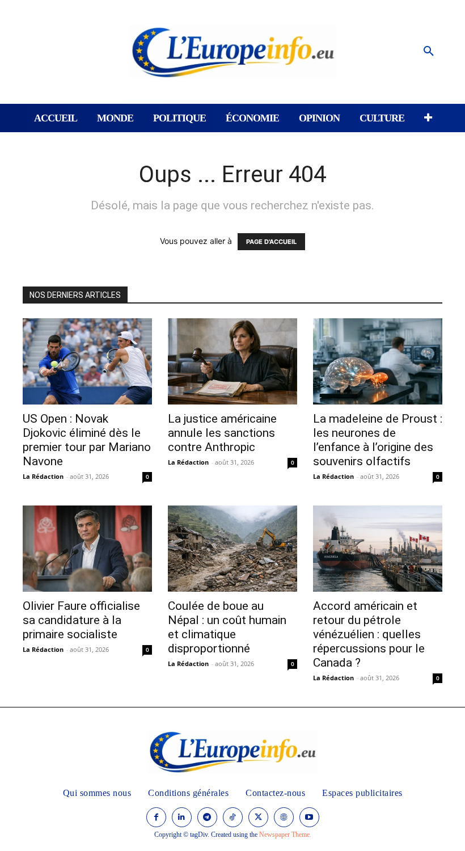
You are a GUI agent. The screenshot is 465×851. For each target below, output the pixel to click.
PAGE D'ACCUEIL (271, 242)
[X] (258, 817)
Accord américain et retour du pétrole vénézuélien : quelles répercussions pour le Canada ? (369, 634)
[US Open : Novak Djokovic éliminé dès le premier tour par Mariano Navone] (87, 361)
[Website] (284, 817)
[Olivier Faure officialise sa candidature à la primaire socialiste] (87, 548)
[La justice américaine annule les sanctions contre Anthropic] (232, 361)
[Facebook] (156, 817)
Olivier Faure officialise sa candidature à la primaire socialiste (81, 620)
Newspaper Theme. (285, 835)
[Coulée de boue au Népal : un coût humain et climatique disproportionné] (232, 548)
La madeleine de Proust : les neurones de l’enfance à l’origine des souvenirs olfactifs (377, 440)
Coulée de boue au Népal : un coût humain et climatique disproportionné (227, 627)
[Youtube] (309, 817)
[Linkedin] (182, 817)
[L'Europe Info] (232, 52)
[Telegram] (207, 817)
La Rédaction (43, 476)
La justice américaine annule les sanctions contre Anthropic (222, 433)
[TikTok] (233, 817)
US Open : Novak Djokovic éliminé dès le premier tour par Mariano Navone (87, 440)
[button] (428, 51)
